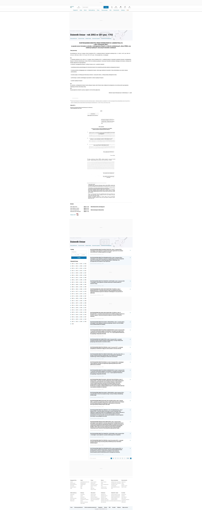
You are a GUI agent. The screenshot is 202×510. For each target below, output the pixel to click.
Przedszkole (82, 494)
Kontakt (113, 507)
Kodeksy (92, 500)
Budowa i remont (124, 485)
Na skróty (123, 492)
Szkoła (81, 495)
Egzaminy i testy (83, 498)
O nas (71, 507)
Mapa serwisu (125, 507)
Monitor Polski (88, 38)
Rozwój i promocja (73, 498)
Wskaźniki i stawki (114, 492)
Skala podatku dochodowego (116, 500)
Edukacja (123, 10)
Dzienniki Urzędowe (96, 38)
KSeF (128, 10)
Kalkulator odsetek (104, 498)
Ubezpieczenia (82, 484)
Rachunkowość (72, 483)
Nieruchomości (116, 10)
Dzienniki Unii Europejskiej (106, 38)
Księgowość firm (73, 480)
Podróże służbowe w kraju (115, 494)
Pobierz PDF (73, 214)
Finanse (123, 484)
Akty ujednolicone (73, 38)
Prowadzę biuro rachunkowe (116, 483)
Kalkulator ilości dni (104, 495)
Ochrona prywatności (78, 507)
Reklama (119, 507)
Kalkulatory (103, 492)
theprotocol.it (124, 500)
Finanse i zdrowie (104, 488)
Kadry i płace (72, 499)
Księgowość (75, 10)
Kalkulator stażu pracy (104, 499)
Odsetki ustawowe (114, 499)
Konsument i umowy (94, 484)
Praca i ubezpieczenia (104, 484)
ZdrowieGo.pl (124, 494)
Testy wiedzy (82, 503)
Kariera (105, 507)
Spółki (102, 483)
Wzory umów (124, 498)
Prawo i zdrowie (93, 489)
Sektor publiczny (92, 10)
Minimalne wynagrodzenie (115, 495)
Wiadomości (72, 500)
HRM (81, 488)
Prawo (98, 10)
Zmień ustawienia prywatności (90, 507)
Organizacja (72, 494)
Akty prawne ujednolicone (95, 499)
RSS (109, 507)
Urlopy (81, 485)
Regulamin (100, 507)
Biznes (85, 10)
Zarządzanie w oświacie (84, 499)
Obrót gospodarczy (73, 484)
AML (112, 488)
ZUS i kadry (72, 485)
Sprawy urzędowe (94, 485)
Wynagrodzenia (83, 483)
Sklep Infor (92, 488)
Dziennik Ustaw (78, 30)
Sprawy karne (93, 483)
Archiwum (123, 495)
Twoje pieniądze (104, 10)
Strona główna (72, 30)
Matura (81, 500)
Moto (110, 10)
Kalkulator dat (103, 494)
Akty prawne (93, 492)
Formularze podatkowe (125, 499)
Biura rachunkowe (114, 480)
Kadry (81, 10)
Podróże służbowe (114, 498)
